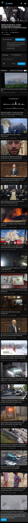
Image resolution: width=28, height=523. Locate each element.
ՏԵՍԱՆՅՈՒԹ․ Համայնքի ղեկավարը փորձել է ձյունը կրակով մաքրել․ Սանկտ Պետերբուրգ (13, 357)
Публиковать (21, 63)
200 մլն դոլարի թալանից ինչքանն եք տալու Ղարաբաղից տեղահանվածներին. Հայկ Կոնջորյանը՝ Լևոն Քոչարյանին (13, 180)
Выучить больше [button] (10, 517)
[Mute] (21, 20)
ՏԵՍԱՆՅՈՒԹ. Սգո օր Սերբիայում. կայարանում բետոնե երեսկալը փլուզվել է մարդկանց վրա (13, 445)
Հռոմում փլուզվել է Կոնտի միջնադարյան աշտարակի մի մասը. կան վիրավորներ (12, 246)
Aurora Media (6, 39)
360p (23, 20)
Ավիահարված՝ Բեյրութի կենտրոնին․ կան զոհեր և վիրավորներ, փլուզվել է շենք (12, 423)
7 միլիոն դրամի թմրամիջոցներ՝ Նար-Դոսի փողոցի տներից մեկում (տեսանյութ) (13, 401)
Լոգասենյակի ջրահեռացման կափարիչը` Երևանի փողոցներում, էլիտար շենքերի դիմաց (14, 512)
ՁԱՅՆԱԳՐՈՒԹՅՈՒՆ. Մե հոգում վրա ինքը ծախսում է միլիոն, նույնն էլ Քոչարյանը (12, 113)
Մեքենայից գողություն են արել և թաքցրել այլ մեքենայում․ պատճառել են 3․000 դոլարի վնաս (14, 379)
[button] (25, 3)
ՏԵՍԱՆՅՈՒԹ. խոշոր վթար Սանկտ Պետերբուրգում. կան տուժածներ (10, 467)
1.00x (16, 20)
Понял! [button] (3, 519)
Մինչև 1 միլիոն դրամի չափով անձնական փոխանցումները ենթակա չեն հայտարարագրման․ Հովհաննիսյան (12, 202)
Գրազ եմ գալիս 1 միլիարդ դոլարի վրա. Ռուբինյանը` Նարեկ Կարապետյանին (11, 157)
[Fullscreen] (26, 20)
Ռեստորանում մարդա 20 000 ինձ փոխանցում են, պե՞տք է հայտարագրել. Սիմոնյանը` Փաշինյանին (14, 335)
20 (18, 20)
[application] (14, 14)
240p (23, 14)
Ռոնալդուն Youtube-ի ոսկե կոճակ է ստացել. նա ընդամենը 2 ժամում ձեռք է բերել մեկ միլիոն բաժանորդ (13, 490)
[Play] (2, 20)
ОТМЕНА (13, 63)
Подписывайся (20, 39)
